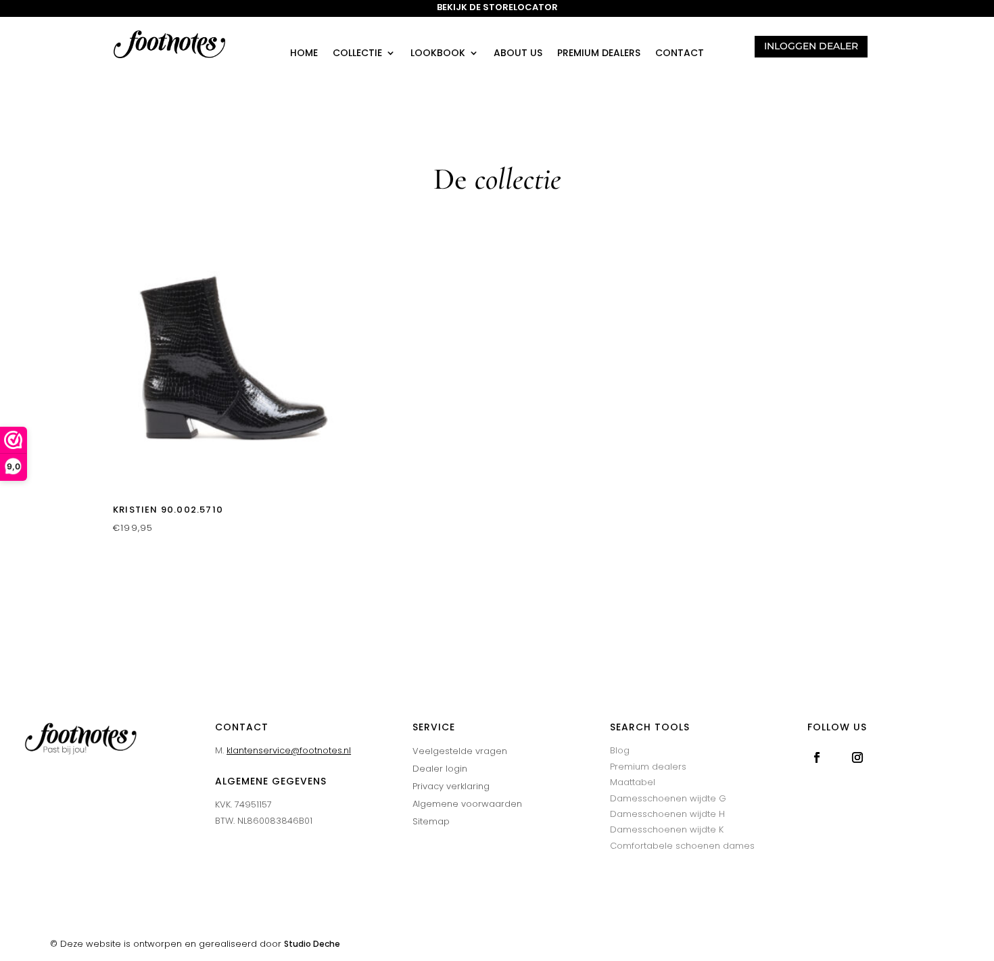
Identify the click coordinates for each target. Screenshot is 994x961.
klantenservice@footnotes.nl (289, 750)
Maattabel (632, 782)
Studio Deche (312, 944)
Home (304, 54)
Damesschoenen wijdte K (667, 829)
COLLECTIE (357, 54)
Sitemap (431, 821)
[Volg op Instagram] (857, 757)
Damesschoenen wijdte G (668, 798)
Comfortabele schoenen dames (682, 845)
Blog (620, 750)
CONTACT (679, 54)
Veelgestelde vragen (459, 751)
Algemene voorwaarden (467, 803)
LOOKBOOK (437, 54)
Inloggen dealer (811, 46)
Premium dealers (598, 54)
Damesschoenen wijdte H (667, 813)
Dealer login (439, 768)
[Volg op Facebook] (817, 757)
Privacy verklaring (451, 786)
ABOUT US (518, 54)
